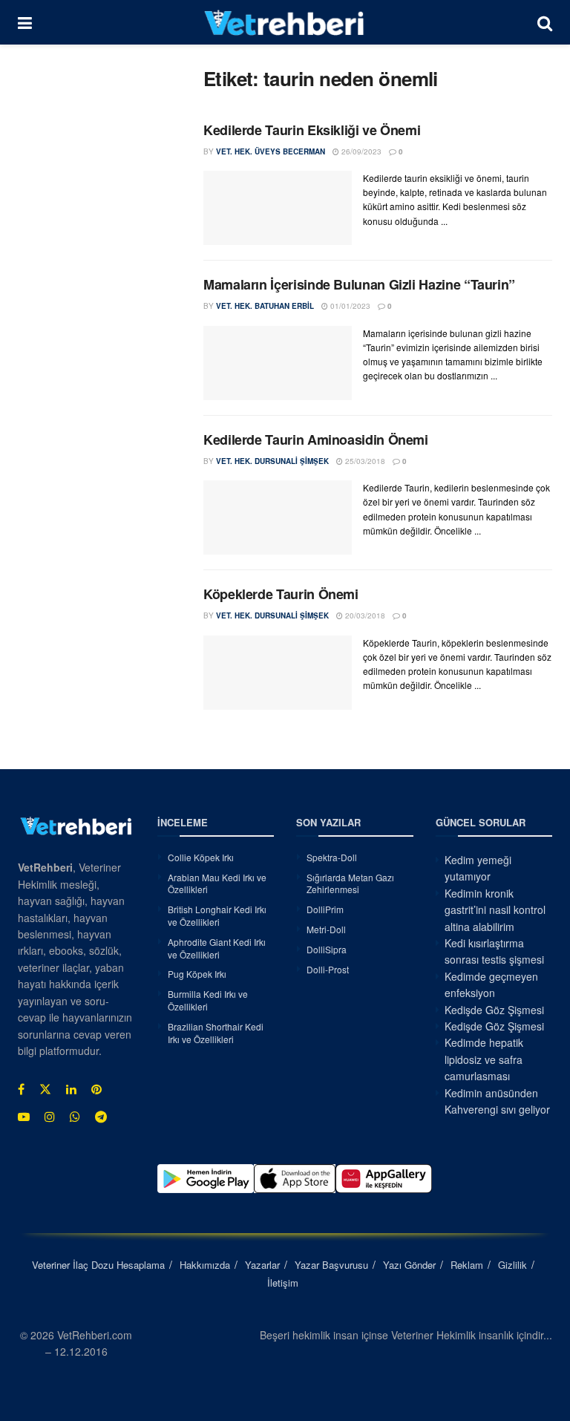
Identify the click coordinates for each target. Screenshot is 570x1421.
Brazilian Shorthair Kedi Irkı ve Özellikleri (215, 1032)
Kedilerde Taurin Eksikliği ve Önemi (311, 130)
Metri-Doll (326, 929)
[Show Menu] (25, 22)
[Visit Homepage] (284, 22)
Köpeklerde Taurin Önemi (280, 594)
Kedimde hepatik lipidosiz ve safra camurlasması (484, 1059)
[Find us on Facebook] (21, 1089)
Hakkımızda (205, 1265)
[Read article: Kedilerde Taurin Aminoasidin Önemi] (277, 517)
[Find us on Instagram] (50, 1116)
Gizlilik (512, 1265)
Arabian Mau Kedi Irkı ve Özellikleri (217, 883)
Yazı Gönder (409, 1265)
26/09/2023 (360, 151)
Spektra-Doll (332, 857)
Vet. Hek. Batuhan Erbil (265, 306)
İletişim (282, 1282)
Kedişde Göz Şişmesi (494, 1009)
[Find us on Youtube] (24, 1116)
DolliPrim (325, 909)
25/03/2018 (364, 461)
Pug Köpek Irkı (197, 973)
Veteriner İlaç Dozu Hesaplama (98, 1265)
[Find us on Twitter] (45, 1089)
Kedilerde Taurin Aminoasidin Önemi (315, 439)
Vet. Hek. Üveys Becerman (270, 151)
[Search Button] (544, 22)
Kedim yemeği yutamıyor (478, 867)
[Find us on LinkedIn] (71, 1089)
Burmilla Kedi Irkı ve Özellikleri (208, 1000)
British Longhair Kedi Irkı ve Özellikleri (217, 915)
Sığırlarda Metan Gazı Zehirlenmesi (350, 883)
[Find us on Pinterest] (96, 1089)
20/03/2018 (364, 615)
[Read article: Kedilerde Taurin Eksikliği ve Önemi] (277, 208)
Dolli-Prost (328, 969)
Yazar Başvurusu (331, 1265)
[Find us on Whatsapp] (75, 1116)
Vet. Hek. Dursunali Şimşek (272, 461)
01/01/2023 (349, 306)
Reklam (467, 1265)
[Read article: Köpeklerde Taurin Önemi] (277, 673)
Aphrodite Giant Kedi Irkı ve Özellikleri (217, 948)
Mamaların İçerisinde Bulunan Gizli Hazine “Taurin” (359, 284)
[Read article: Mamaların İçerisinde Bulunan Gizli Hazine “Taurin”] (277, 363)
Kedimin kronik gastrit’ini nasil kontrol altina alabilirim (495, 910)
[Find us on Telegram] (101, 1116)
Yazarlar (262, 1265)
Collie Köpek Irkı (201, 857)
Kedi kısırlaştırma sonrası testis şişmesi (494, 951)
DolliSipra (327, 949)
